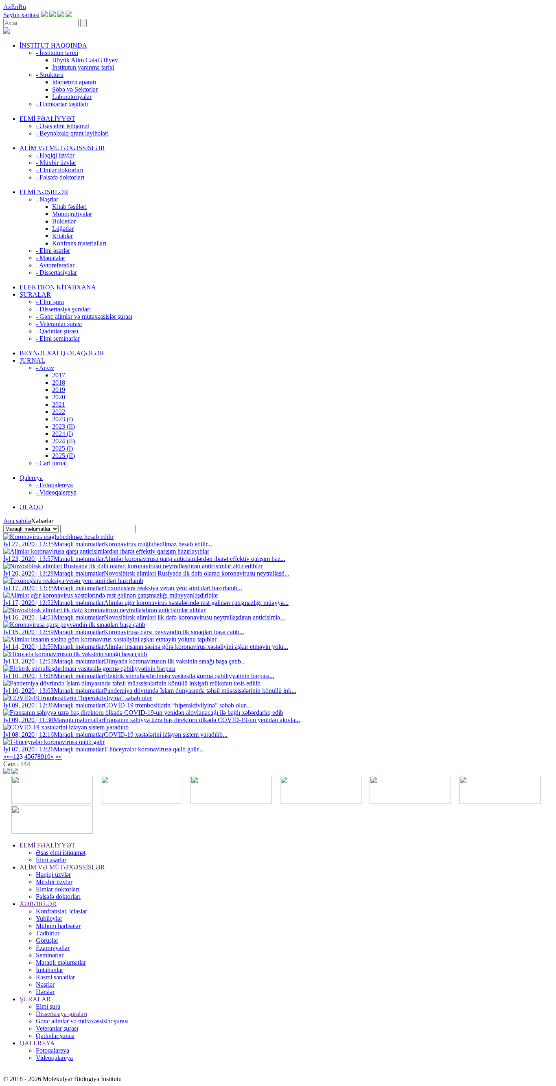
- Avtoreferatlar (55, 265)
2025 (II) (63, 455)
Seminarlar (49, 955)
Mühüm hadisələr (58, 925)
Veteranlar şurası (57, 1028)
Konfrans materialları (79, 243)
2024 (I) (62, 433)
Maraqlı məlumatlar (61, 962)
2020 (58, 397)
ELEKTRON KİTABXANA (58, 287)
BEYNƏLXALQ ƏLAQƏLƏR (62, 353)
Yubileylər (49, 918)
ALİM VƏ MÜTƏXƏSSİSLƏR (62, 148)
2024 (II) (63, 441)
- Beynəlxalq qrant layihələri (72, 133)
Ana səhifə (17, 520)
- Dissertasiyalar (56, 272)
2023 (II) (63, 426)
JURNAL (32, 360)
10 (47, 756)
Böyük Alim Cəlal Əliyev (85, 60)
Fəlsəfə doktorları (58, 896)
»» (58, 756)
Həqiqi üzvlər (53, 874)
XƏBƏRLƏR (38, 903)
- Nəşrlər (47, 199)
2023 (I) (62, 419)
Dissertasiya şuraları (61, 1013)
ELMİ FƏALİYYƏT (47, 118)
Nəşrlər (45, 984)
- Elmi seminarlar (58, 338)
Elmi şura (48, 1006)
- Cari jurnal (51, 463)
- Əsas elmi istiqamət (62, 126)
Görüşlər (47, 940)
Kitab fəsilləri (69, 206)
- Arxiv (45, 367)
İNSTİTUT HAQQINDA (53, 45)
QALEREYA (37, 1043)
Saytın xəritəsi (21, 14)
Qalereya (31, 477)
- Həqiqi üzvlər (55, 155)
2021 (58, 404)
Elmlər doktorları (57, 889)
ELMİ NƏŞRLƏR (44, 191)
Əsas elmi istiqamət (60, 852)
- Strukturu (49, 74)
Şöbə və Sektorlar (75, 89)
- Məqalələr (50, 257)
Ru (22, 6)
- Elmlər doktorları (59, 169)
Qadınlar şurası (55, 1035)
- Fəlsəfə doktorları (60, 177)
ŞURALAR (35, 294)
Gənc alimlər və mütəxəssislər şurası (82, 1021)
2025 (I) (62, 448)
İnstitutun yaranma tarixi (83, 67)
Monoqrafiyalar (72, 213)
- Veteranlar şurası (59, 323)
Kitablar (62, 235)
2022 (58, 411)
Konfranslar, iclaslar (61, 911)
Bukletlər (64, 221)
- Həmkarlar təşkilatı (62, 104)
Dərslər (45, 991)
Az (7, 6)
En (14, 6)
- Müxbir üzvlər (56, 162)
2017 (58, 375)
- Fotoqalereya (54, 485)
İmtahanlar (49, 969)
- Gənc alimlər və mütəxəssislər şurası (84, 316)
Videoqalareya (54, 1057)
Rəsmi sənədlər (55, 977)
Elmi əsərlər (51, 859)
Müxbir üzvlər (54, 881)
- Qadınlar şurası (57, 331)
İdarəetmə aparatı (74, 82)
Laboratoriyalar (72, 96)
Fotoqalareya (52, 1050)
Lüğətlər (63, 228)
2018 (58, 382)
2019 (58, 389)
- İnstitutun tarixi (57, 52)
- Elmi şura (50, 301)
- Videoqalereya (56, 492)
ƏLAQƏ (31, 507)
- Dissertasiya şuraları (63, 309)
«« (6, 756)
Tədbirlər (47, 933)
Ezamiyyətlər (53, 947)
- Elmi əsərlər (53, 250)
